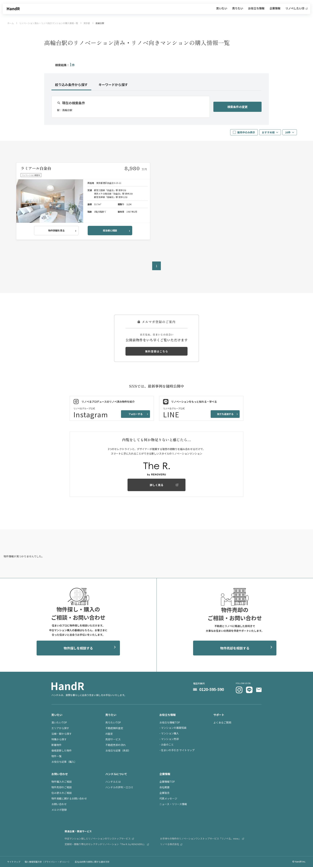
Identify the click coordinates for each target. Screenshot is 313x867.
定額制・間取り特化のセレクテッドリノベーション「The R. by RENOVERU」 (105, 844)
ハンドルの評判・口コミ (119, 787)
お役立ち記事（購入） (64, 761)
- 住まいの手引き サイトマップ (177, 750)
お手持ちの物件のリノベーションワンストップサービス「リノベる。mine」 (200, 838)
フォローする (135, 414)
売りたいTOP (113, 722)
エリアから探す (60, 728)
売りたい (237, 8)
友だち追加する (225, 414)
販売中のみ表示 (246, 132)
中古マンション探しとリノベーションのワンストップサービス (98, 838)
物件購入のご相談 (61, 781)
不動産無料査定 (114, 728)
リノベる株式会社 (170, 844)
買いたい (221, 8)
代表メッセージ (168, 798)
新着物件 (56, 745)
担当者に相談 (110, 230)
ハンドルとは (113, 781)
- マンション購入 (169, 733)
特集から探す (59, 739)
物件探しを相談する (78, 648)
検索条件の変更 (237, 107)
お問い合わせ (59, 804)
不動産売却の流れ (115, 745)
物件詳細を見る (56, 230)
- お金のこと (166, 744)
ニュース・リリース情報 (173, 804)
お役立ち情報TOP (169, 722)
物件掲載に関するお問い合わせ (69, 798)
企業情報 (275, 8)
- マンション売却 (169, 739)
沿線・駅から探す (61, 733)
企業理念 (164, 793)
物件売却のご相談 (61, 787)
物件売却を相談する (234, 648)
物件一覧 (56, 756)
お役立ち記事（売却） (118, 750)
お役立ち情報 (256, 8)
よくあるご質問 (222, 722)
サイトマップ (13, 861)
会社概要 (164, 787)
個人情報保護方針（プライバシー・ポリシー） (47, 861)
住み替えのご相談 (61, 793)
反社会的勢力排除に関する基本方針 (92, 861)
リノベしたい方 (295, 8)
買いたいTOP (59, 722)
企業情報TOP (167, 781)
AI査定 (109, 733)
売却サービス (113, 739)
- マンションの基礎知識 (172, 727)
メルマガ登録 (59, 809)
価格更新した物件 (61, 750)
